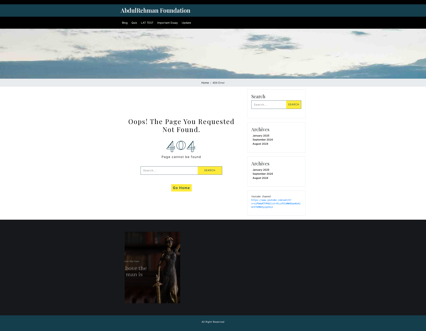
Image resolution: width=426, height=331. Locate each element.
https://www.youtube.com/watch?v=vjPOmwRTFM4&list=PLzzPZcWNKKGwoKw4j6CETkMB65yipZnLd (276, 203)
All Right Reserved (213, 321)
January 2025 (261, 135)
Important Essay (167, 22)
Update (186, 22)
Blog (125, 22)
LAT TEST (147, 22)
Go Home (181, 188)
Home (205, 82)
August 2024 (260, 143)
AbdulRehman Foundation (155, 10)
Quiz (134, 22)
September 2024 (263, 139)
